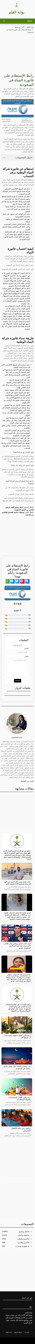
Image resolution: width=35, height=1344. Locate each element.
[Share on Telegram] (12, 581)
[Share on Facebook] (27, 581)
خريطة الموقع (18, 1332)
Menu (29, 21)
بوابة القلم (30, 27)
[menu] (4, 21)
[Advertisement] (17, 52)
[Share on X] (17, 581)
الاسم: (26, 648)
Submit (17, 680)
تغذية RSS (9, 1332)
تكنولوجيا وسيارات (21, 1246)
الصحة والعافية (23, 1239)
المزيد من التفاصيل (27, 781)
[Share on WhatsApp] (7, 581)
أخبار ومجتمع (23, 1232)
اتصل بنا (27, 1332)
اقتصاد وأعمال (23, 1235)
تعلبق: (26, 656)
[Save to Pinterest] (22, 581)
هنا (4, 501)
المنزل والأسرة (22, 1242)
